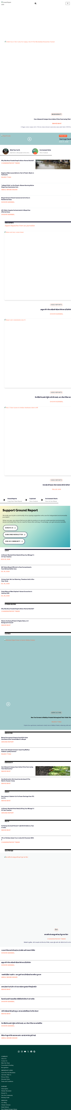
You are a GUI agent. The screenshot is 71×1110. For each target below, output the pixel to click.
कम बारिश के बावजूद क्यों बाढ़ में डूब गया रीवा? (56, 891)
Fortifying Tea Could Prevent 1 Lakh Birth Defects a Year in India (20, 782)
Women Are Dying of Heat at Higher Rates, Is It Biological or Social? (15, 578)
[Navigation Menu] (68, 3)
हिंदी (56, 886)
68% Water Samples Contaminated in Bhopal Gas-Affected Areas (16, 168)
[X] (28, 1008)
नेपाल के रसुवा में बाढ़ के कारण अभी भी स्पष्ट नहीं (48, 96)
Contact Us (4, 1017)
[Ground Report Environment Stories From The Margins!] (6, 3)
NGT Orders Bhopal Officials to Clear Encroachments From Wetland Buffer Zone (16, 525)
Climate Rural (5, 1082)
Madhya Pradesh (5, 1075)
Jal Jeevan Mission (6, 1102)
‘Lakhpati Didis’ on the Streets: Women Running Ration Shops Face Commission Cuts (17, 143)
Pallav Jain (56, 446)
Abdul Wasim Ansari (9, 146)
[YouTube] (25, 1008)
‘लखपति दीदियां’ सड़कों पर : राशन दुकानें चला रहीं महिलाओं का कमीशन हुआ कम (21, 931)
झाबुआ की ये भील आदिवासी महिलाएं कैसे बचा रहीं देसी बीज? (16, 919)
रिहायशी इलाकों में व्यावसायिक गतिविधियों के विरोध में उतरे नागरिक (17, 956)
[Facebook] (31, 1008)
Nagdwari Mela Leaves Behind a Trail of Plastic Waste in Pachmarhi (17, 130)
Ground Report (7, 699)
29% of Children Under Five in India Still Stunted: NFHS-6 (18, 795)
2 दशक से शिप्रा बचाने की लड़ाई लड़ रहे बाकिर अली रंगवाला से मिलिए (18, 907)
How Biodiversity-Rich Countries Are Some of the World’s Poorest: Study (15, 737)
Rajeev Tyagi (6, 134)
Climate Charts (5, 1100)
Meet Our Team (5, 1019)
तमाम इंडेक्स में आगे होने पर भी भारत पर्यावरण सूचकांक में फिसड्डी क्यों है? (19, 944)
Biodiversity (19, 65)
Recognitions (4, 1024)
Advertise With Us (6, 1031)
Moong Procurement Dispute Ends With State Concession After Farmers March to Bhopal (14, 695)
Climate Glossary (6, 1061)
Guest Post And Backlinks (8, 1029)
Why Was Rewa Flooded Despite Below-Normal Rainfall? (17, 117)
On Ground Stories (6, 1077)
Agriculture (56, 669)
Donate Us (4, 1050)
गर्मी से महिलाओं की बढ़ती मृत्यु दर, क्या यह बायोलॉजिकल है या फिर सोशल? (20, 968)
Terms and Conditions (7, 1038)
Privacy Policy (5, 1033)
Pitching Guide (5, 1054)
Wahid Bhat (19, 76)
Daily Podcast (5, 1064)
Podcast (40, 93)
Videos (3, 1068)
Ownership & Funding (7, 1022)
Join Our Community (7, 1052)
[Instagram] (22, 1008)
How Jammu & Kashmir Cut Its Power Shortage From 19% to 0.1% (17, 754)
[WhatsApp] (19, 1008)
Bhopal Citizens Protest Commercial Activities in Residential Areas (15, 155)
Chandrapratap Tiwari (10, 120)
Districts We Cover (6, 1084)
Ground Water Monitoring (8, 1105)
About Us (3, 1015)
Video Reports (56, 261)
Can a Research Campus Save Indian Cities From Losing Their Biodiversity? (19, 70)
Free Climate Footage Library (9, 1066)
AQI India (4, 1096)
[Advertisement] (35, 24)
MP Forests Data (5, 1091)
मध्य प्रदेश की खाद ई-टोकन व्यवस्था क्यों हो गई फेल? (56, 442)
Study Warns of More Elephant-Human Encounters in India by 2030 (16, 549)
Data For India (5, 1094)
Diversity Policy (5, 1036)
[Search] (35, 3)
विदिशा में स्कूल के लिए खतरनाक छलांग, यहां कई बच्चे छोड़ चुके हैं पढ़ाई (18, 992)
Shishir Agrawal (8, 159)
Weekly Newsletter (6, 1047)
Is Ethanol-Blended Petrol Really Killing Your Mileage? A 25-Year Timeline (17, 512)
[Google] (34, 1008)
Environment (4, 1073)
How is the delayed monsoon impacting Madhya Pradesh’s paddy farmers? (15, 707)
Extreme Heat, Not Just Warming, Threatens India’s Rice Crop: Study (17, 537)
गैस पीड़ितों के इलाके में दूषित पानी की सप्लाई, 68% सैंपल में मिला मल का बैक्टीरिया (21, 980)
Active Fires (4, 1098)
